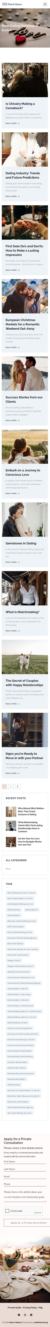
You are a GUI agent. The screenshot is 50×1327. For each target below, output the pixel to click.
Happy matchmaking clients (20, 966)
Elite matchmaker (16, 927)
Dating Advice (14, 910)
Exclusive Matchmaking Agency (22, 938)
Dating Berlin (32, 910)
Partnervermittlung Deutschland (23, 1034)
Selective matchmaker (18, 1102)
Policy (33, 1307)
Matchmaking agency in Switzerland (24, 1011)
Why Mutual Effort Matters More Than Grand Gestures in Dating (31, 811)
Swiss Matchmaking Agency (20, 1107)
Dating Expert (14, 915)
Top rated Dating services (20, 1113)
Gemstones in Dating (21, 543)
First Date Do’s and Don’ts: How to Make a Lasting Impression (24, 250)
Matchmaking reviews (18, 1023)
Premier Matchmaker (17, 1062)
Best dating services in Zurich (21, 893)
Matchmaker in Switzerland (20, 1006)
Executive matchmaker (18, 955)
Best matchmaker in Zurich (20, 898)
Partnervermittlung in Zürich (21, 1040)
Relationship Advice (17, 1068)
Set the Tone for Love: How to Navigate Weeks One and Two (30, 841)
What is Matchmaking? (22, 612)
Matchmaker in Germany (19, 994)
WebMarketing (41, 1322)
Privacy (26, 1307)
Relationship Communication (21, 1073)
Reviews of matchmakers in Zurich (24, 1090)
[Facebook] (19, 1315)
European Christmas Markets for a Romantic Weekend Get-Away (23, 324)
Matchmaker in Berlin (18, 989)
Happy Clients (14, 960)
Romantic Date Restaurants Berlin (23, 1096)
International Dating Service (21, 977)
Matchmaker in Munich (18, 1000)
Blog (8, 868)
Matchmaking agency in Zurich (22, 1017)
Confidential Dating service (20, 904)
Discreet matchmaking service (22, 921)
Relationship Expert (17, 1079)
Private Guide (14, 1307)
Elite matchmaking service (20, 932)
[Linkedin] (31, 1315)
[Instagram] (25, 1315)
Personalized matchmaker (20, 1051)
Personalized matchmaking (20, 1056)
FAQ (40, 1307)
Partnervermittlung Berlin (20, 1028)
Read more (11, 123)
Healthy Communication (19, 972)
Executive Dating (15, 943)
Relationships (14, 1085)
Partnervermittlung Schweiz (21, 1045)
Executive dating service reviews (23, 949)
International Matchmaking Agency (24, 983)
